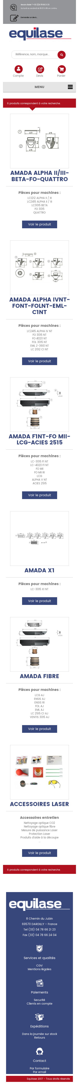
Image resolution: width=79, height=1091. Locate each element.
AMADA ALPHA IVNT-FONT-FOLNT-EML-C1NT (39, 306)
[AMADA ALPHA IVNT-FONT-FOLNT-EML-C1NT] (39, 267)
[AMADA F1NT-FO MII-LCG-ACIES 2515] (39, 404)
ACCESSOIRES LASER (39, 804)
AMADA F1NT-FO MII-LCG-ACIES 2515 (39, 440)
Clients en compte (39, 1003)
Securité (39, 1000)
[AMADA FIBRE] (39, 644)
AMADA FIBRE (39, 676)
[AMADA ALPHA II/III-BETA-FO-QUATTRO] (39, 141)
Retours (39, 1037)
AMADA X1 (39, 570)
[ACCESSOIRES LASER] (39, 772)
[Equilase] (39, 35)
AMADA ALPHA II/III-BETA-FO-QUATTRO (39, 176)
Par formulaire (39, 1068)
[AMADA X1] (39, 538)
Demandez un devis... (29, 17)
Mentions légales (39, 969)
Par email (39, 1072)
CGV (39, 965)
